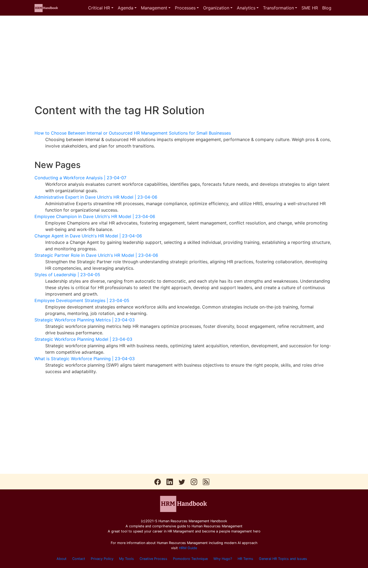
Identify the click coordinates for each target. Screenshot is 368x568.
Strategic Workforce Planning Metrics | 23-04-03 (84, 319)
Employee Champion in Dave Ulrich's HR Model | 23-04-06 (94, 216)
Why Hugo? (222, 559)
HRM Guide (188, 548)
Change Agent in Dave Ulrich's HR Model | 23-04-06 (88, 236)
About (62, 559)
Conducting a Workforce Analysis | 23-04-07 (80, 177)
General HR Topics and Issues (283, 559)
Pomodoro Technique (190, 559)
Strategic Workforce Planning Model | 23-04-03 (83, 339)
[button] (100, 7)
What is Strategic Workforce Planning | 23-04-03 (84, 358)
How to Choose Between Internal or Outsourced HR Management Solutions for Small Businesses (132, 133)
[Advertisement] (184, 59)
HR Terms (245, 559)
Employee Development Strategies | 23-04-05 (81, 300)
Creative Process (153, 559)
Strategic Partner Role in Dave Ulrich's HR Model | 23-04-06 (96, 255)
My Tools (126, 559)
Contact (78, 559)
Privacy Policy (102, 559)
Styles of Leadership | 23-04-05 (67, 274)
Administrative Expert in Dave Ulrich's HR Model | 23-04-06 (95, 197)
